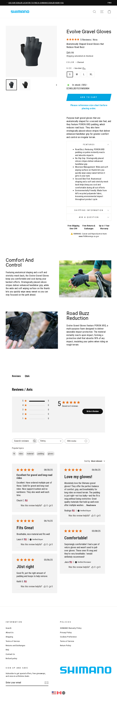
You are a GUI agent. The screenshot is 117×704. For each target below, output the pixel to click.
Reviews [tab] (16, 376)
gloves (50, 454)
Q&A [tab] (27, 376)
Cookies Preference (68, 637)
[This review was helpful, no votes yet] (45, 505)
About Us (9, 632)
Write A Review (93, 411)
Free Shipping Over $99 (73, 227)
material (30, 454)
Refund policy (11, 658)
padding (41, 454)
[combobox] (51, 441)
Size (74, 68)
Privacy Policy (66, 632)
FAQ (7, 650)
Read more (91, 505)
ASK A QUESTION (89, 217)
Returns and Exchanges (15, 645)
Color (75, 62)
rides (21, 454)
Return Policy (65, 645)
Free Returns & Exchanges (88, 227)
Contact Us (10, 654)
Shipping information (88, 210)
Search (8, 628)
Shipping (70, 56)
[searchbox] (22, 441)
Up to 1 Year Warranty (104, 227)
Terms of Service (13, 641)
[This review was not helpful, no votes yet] (50, 505)
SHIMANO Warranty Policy (70, 628)
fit (14, 454)
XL (91, 74)
